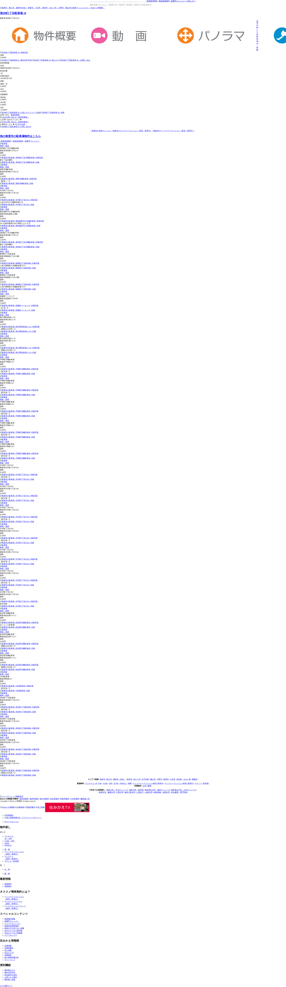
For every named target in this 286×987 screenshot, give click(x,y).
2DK (111, 783)
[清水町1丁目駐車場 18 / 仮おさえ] (45, 60)
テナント (198, 783)
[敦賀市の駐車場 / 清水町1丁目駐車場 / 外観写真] (19, 707)
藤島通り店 (85, 799)
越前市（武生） (119, 779)
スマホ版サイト (6, 986)
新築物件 (8, 886)
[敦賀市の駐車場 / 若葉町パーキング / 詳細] (17, 310)
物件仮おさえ (9, 970)
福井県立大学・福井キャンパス (157, 790)
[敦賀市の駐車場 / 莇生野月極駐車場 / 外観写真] (19, 622)
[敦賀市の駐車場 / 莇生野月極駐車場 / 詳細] (17, 627)
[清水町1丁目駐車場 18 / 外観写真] (14, 52)
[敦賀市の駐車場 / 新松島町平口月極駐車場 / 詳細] (20, 226)
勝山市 (153, 779)
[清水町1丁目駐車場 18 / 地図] (257, 50)
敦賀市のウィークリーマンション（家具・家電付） (173, 131)
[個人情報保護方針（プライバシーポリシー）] (23, 818)
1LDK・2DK (9, 841)
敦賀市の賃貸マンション (101, 131)
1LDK (105, 783)
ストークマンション (12, 923)
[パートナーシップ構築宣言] (11, 796)
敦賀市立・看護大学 (107, 792)
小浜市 (172, 779)
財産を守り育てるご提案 (14, 928)
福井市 (102, 779)
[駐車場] (3, 143)
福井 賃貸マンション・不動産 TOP (103, 5)
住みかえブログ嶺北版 (13, 931)
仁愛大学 (119, 792)
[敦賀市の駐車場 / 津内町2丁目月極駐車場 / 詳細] (19, 162)
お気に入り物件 (10, 977)
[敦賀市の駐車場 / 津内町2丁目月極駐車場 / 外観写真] (21, 158)
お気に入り (190, 1)
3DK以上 (123, 783)
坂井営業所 (24, 799)
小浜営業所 (74, 799)
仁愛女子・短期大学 (145, 792)
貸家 (130, 783)
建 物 (7, 874)
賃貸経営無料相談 (11, 926)
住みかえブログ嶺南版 (13, 933)
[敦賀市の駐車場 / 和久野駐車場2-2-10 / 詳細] (18, 331)
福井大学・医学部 (136, 790)
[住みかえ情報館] (7, 807)
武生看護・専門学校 (179, 792)
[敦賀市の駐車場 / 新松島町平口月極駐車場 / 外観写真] (22, 221)
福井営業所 (34, 799)
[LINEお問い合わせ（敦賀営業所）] (14, 117)
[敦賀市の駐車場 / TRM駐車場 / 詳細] (15, 691)
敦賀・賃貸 (4, 146)
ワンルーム (8, 836)
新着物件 (8, 884)
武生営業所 (54, 799)
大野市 (159, 779)
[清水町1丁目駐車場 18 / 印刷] (52, 112)
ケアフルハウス (10, 935)
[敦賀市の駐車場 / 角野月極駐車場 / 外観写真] (18, 179)
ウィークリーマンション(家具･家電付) (148, 783)
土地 (144, 786)
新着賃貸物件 (152, 1)
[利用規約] (8, 815)
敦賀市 (122, 5)
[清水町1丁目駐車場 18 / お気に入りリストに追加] (20, 112)
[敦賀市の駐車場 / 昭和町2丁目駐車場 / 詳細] (18, 268)
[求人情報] (40, 807)
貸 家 (7, 849)
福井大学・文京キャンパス (117, 790)
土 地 (7, 869)
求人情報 (8, 950)
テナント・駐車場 (11, 861)
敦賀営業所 (15, 115)
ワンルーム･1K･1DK (93, 783)
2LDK (116, 783)
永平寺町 (145, 779)
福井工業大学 (130, 792)
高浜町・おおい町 (184, 779)
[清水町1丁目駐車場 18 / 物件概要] (45, 44)
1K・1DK (8, 839)
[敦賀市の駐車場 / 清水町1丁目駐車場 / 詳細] (18, 712)
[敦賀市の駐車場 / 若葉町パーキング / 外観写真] (19, 305)
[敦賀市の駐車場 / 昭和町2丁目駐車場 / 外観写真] (19, 263)
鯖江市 (109, 779)
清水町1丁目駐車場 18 (142, 5)
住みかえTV (9, 953)
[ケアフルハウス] (11, 822)
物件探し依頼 (9, 980)
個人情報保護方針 (11, 957)
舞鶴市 (194, 779)
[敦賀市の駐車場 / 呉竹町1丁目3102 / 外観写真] (19, 200)
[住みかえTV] (67, 811)
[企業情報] (19, 807)
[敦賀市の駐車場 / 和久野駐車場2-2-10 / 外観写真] (20, 327)
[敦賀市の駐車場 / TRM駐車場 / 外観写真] (16, 686)
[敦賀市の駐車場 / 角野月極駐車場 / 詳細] (16, 183)
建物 (149, 786)
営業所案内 (8, 948)
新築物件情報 (9, 919)
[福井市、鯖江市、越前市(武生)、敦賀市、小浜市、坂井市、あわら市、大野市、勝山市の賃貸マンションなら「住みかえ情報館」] (52, 8)
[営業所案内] (29, 807)
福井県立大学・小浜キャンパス (183, 790)
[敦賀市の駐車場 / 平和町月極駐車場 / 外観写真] (19, 369)
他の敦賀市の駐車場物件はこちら (20, 136)
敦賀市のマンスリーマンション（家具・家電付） (132, 131)
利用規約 (8, 955)
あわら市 (137, 779)
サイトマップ (9, 960)
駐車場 (129, 5)
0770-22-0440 (20, 124)
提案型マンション (178, 1)
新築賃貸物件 (164, 1)
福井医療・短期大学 (162, 792)
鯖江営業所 (44, 799)
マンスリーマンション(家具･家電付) (179, 783)
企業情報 (8, 946)
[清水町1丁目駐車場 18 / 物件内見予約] (15, 60)
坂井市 (129, 779)
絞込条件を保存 (10, 975)
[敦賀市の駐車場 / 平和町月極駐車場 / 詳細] (17, 374)
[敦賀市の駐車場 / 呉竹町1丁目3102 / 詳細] (17, 205)
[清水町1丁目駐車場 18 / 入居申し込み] (74, 60)
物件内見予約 (9, 972)
